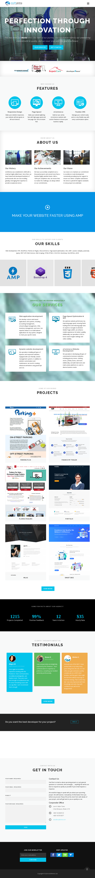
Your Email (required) (13, 787)
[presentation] (92, 273)
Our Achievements (42, 168)
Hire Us (74, 722)
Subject (8, 795)
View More (48, 589)
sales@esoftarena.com (59, 819)
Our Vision (68, 168)
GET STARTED (47, 47)
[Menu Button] (88, 3)
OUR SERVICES (31, 47)
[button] (47, 207)
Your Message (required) (14, 804)
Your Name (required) (13, 778)
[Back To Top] (87, 869)
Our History (10, 168)
